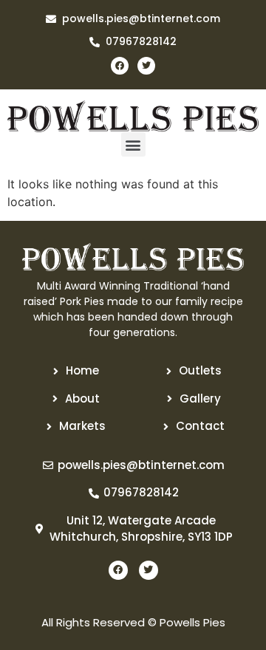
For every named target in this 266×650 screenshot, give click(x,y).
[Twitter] (146, 66)
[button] (133, 144)
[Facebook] (120, 66)
